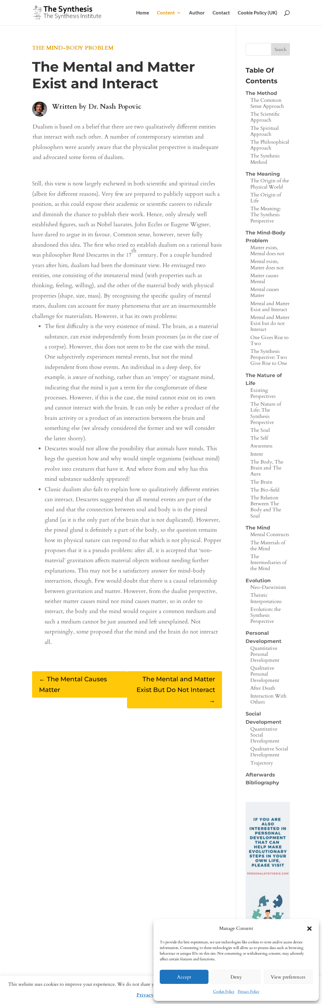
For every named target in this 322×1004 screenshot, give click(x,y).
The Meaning (263, 174)
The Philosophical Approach (269, 145)
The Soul (260, 430)
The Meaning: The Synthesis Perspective (265, 214)
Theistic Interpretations (265, 598)
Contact (221, 12)
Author (197, 12)
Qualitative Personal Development (264, 674)
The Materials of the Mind (267, 545)
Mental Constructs (269, 534)
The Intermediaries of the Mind (268, 562)
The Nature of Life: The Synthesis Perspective (265, 413)
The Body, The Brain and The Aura (266, 467)
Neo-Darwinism (268, 587)
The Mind (258, 528)
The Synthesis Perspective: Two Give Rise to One (268, 357)
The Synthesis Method (265, 158)
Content (166, 12)
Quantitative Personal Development (264, 654)
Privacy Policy (248, 991)
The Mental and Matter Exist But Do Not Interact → (175, 689)
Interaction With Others (268, 699)
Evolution (258, 581)
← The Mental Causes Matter (73, 684)
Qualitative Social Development (269, 751)
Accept (184, 977)
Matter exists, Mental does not (267, 250)
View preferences (288, 977)
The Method (261, 93)
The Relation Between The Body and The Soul (265, 506)
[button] (309, 928)
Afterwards (260, 775)
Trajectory (261, 763)
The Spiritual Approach (264, 131)
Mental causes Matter (264, 292)
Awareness (261, 445)
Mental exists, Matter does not (267, 264)
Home (142, 12)
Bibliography (262, 783)
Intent (256, 454)
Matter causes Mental (264, 278)
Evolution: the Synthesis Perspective (265, 615)
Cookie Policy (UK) (257, 12)
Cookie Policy (224, 991)
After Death (262, 688)
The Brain (261, 482)
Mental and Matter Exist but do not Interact (270, 323)
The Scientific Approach (265, 117)
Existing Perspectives (262, 393)
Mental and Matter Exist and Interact (270, 306)
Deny (236, 977)
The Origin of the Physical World (269, 183)
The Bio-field (265, 489)
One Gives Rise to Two (269, 340)
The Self (259, 438)
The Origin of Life (265, 197)
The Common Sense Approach (267, 103)
